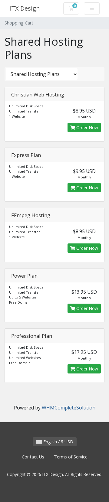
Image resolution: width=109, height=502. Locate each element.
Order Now (86, 127)
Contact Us (33, 457)
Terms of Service (71, 457)
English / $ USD (57, 442)
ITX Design (24, 8)
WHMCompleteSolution (68, 407)
